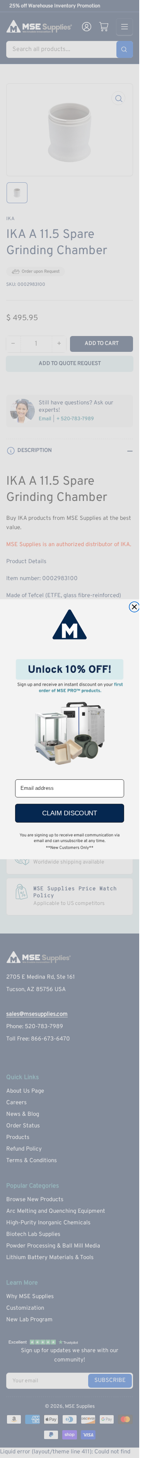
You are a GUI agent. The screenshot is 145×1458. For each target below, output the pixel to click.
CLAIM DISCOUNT (69, 813)
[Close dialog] (134, 607)
